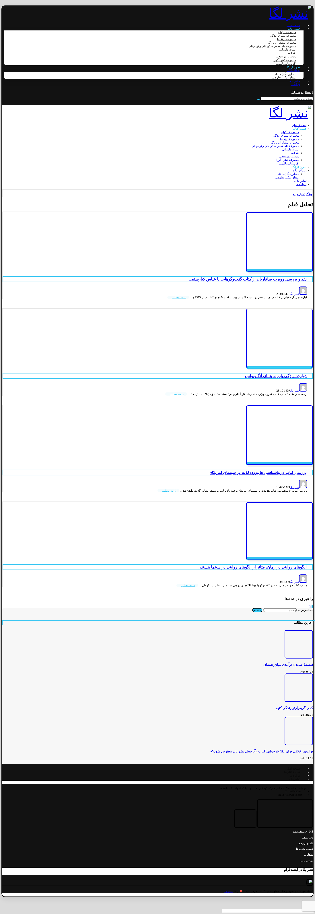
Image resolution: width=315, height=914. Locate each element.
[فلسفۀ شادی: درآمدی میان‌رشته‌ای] (299, 657)
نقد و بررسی (305, 843)
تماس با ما (306, 860)
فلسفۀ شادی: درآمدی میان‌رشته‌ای (288, 665)
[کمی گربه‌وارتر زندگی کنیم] (299, 700)
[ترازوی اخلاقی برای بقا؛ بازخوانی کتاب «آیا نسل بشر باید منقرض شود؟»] (299, 744)
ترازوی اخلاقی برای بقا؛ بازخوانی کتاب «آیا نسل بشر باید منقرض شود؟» (261, 751)
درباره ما (307, 837)
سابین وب (228, 891)
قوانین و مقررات (303, 831)
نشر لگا (294, 293)
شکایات (308, 854)
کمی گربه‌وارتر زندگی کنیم (294, 708)
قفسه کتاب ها (304, 848)
